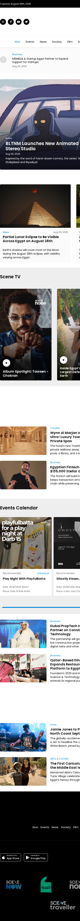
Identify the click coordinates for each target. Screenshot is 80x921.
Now (17, 41)
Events (30, 41)
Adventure (43, 573)
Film (70, 41)
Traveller (55, 428)
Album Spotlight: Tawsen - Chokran (26, 373)
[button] (3, 59)
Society (57, 41)
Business (55, 462)
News (43, 41)
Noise (53, 724)
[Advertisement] (62, 406)
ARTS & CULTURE (59, 758)
